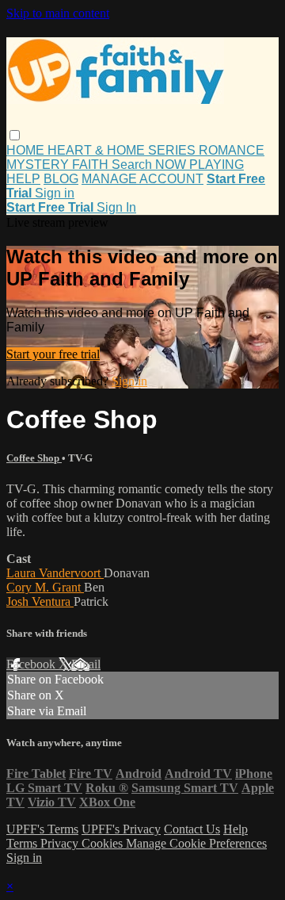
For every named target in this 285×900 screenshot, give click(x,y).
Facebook (32, 664)
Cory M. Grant (45, 587)
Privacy (61, 843)
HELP (23, 179)
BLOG (61, 179)
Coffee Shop (34, 458)
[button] (15, 135)
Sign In (116, 207)
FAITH (92, 164)
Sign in (54, 193)
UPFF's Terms (42, 829)
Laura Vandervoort (55, 573)
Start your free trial (53, 354)
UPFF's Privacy (121, 829)
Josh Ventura (40, 601)
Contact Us (192, 829)
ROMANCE (231, 150)
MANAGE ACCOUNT (142, 179)
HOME (27, 150)
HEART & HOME (98, 150)
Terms (23, 843)
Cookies (104, 843)
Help (235, 829)
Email (86, 664)
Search (133, 164)
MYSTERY (39, 164)
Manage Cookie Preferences (196, 843)
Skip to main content (57, 13)
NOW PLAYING (199, 164)
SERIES (173, 150)
